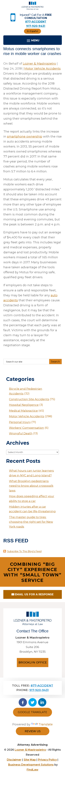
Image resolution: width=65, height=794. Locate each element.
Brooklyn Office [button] (32, 662)
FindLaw (32, 769)
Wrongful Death (20, 433)
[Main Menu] (32, 40)
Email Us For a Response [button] (34, 594)
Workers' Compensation (26, 427)
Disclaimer (14, 759)
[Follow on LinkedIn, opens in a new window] (42, 702)
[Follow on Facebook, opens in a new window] (23, 702)
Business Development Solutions (31, 764)
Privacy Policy (47, 759)
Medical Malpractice (23, 410)
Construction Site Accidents (29, 399)
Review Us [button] (32, 731)
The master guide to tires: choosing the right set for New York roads (31, 521)
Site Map (30, 759)
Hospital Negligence (24, 404)
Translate (46, 724)
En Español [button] (32, 31)
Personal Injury (20, 422)
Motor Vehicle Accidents (42, 68)
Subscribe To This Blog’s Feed (24, 551)
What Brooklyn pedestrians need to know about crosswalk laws (31, 485)
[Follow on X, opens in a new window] (32, 702)
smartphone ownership (24, 136)
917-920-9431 (35, 26)
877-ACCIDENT (35, 21)
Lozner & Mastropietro (39, 63)
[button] (61, 770)
